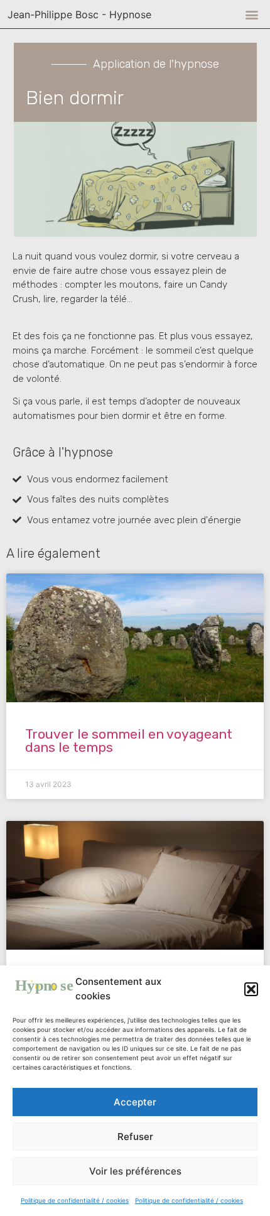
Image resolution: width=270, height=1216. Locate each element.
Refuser (135, 1137)
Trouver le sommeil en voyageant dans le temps (128, 740)
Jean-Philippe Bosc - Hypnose (79, 14)
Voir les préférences (135, 1171)
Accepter (135, 1102)
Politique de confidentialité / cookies (75, 1200)
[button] (251, 989)
